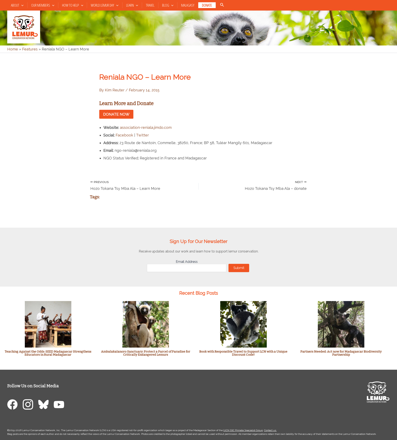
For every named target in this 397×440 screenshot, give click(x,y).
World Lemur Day (102, 5)
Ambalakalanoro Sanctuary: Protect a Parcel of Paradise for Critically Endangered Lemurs (145, 353)
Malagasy (187, 5)
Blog (165, 5)
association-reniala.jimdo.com (146, 127)
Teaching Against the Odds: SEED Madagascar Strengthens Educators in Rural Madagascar (48, 353)
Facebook (124, 135)
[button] (21, 5)
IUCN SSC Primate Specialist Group (243, 430)
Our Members (40, 5)
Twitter (142, 135)
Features (30, 49)
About (15, 5)
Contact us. (270, 430)
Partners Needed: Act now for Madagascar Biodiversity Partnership (341, 353)
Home (12, 49)
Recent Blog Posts (198, 293)
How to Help (70, 5)
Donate (207, 5)
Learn (130, 5)
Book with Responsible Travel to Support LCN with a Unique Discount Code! (243, 353)
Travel (150, 5)
